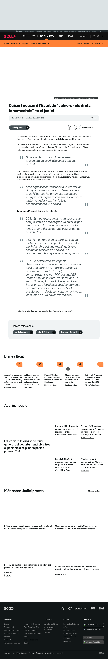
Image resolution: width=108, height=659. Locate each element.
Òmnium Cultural (69, 332)
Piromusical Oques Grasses (43, 31)
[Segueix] (27, 127)
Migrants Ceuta (57, 31)
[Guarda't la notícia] (69, 127)
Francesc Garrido (29, 31)
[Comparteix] (75, 127)
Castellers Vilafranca (84, 31)
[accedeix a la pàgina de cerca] (98, 36)
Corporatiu (84, 36)
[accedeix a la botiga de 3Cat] (94, 36)
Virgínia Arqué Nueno (10, 387)
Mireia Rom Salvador (50, 385)
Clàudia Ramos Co (9, 576)
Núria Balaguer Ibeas (71, 385)
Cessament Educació (70, 31)
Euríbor (94, 31)
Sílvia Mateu (28, 387)
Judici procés (17, 127)
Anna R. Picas (85, 470)
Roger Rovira (8, 572)
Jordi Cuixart (44, 332)
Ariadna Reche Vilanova (92, 385)
